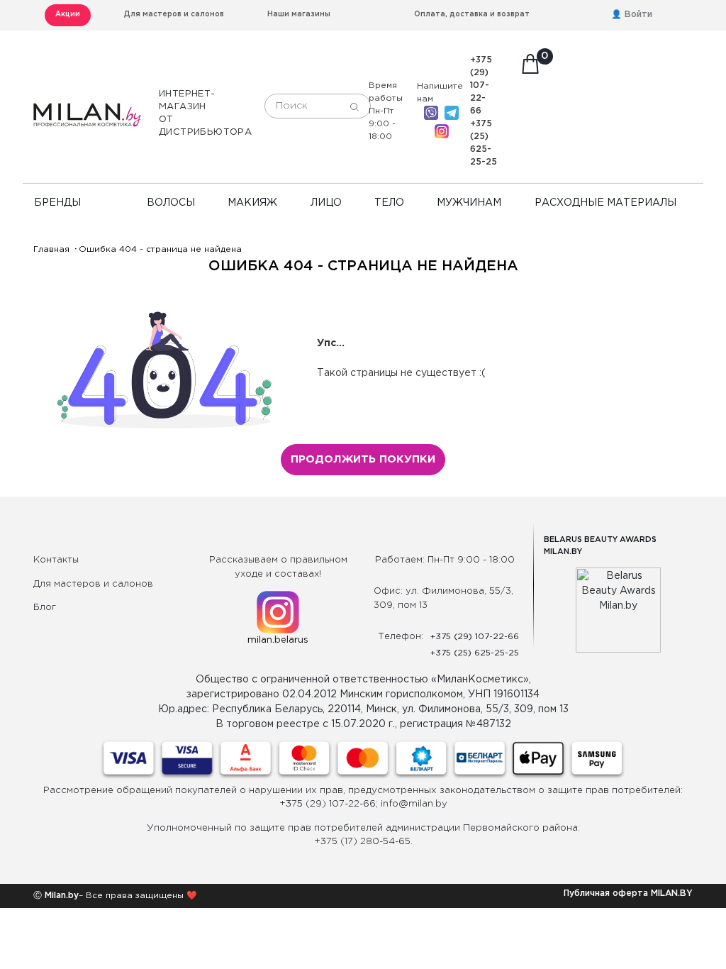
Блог (44, 607)
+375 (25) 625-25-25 (474, 653)
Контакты (56, 560)
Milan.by (60, 895)
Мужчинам (469, 203)
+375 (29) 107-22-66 (481, 85)
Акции (67, 14)
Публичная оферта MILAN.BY (628, 893)
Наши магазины (298, 14)
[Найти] (354, 106)
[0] (530, 68)
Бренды (57, 203)
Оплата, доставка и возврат (472, 14)
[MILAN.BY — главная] (87, 107)
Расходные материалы (605, 203)
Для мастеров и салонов (174, 14)
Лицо (326, 203)
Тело (389, 203)
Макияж (252, 203)
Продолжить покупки (363, 459)
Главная (51, 249)
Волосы (171, 203)
